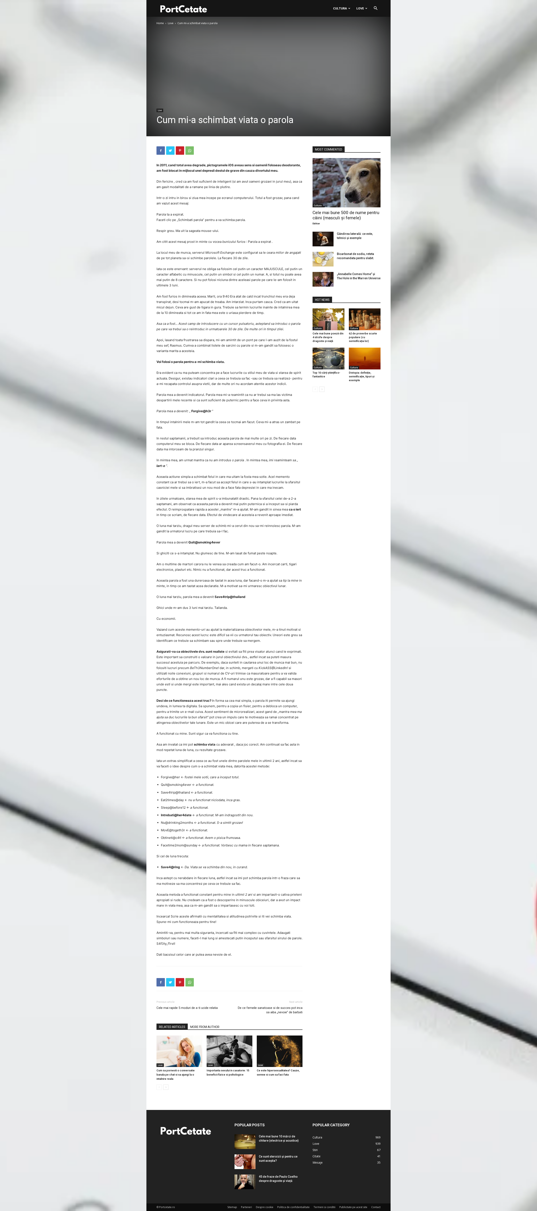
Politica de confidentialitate (293, 1207)
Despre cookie (264, 1207)
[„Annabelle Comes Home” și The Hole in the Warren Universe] (323, 279)
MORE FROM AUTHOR (204, 1027)
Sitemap (232, 1207)
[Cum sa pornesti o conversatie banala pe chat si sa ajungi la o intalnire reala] (179, 1051)
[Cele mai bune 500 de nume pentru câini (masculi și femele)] (347, 182)
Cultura (340, 8)
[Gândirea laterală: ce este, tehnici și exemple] (323, 239)
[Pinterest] (180, 150)
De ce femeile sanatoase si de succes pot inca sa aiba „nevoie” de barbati (270, 1010)
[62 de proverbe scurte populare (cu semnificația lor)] (365, 319)
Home (160, 23)
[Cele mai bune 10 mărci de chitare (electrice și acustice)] (245, 1141)
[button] (375, 9)
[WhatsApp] (189, 150)
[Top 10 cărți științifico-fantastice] (328, 358)
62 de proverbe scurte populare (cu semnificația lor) (363, 337)
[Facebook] (160, 150)
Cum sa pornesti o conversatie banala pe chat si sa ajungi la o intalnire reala (175, 1074)
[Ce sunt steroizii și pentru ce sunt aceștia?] (245, 1161)
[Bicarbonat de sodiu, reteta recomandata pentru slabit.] (323, 259)
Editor (316, 223)
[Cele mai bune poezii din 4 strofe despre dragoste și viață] (328, 319)
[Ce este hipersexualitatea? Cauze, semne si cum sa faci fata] (279, 1051)
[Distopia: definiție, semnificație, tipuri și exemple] (365, 358)
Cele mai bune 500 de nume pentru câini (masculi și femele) (346, 215)
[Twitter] (170, 150)
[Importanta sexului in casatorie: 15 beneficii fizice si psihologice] (229, 1051)
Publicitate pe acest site (353, 1207)
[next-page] (165, 1087)
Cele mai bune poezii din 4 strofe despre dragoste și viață (328, 337)
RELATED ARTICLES (172, 1027)
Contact (376, 1207)
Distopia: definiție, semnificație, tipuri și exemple (361, 376)
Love (360, 8)
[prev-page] (159, 1087)
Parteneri (246, 1207)
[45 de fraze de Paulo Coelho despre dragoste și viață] (245, 1182)
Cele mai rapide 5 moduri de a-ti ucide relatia (187, 1008)
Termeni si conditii (324, 1207)
